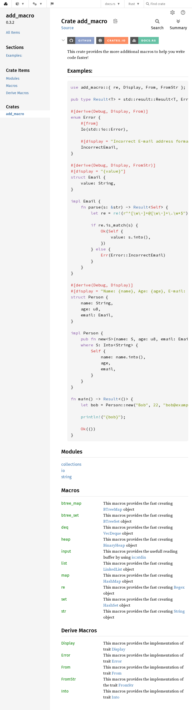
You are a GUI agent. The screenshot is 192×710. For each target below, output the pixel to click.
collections (71, 464)
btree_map (71, 503)
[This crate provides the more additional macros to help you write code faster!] (20, 4)
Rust (131, 4)
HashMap (112, 581)
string (66, 476)
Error (65, 655)
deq (64, 527)
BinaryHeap (114, 545)
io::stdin (139, 557)
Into (64, 691)
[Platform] (37, 4)
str (63, 611)
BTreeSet (111, 521)
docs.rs (110, 4)
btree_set (70, 515)
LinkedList (112, 569)
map (65, 575)
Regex (179, 587)
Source (67, 27)
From (65, 667)
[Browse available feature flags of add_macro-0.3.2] (52, 4)
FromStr (68, 679)
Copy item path (115, 21)
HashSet (110, 605)
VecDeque (112, 533)
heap (65, 539)
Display (68, 643)
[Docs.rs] (6, 4)
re (63, 587)
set (64, 599)
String (179, 611)
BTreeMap (112, 509)
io (63, 470)
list (64, 563)
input (66, 551)
